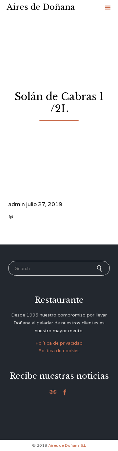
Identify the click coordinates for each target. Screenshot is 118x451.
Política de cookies (59, 350)
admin (16, 204)
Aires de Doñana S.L (67, 445)
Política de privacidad (59, 343)
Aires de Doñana (41, 7)
